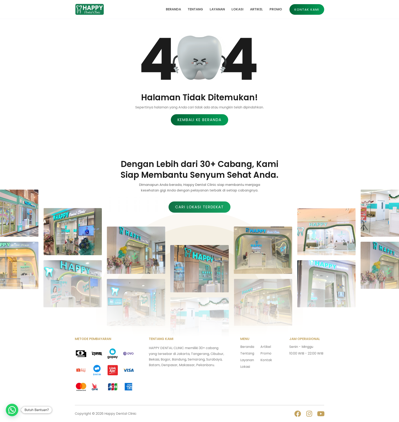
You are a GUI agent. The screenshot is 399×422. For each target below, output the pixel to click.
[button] (306, 9)
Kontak (266, 360)
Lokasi (245, 366)
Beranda (247, 346)
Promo (265, 353)
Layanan (247, 360)
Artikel (265, 346)
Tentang (247, 353)
